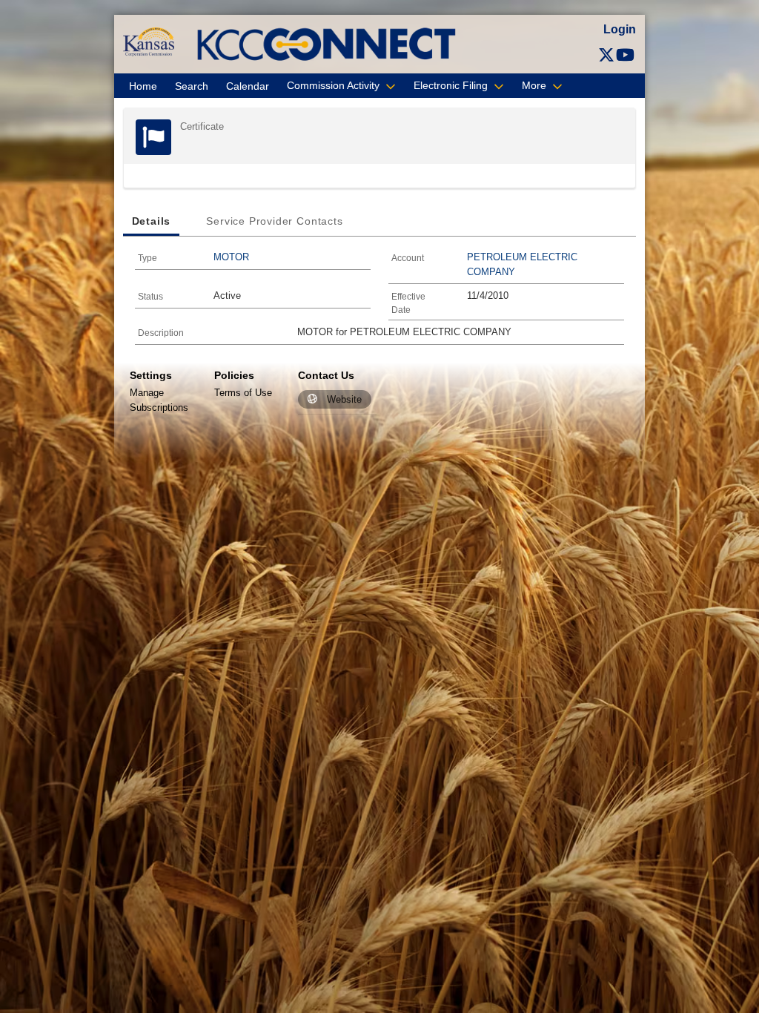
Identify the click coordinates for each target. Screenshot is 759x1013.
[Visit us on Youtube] (625, 55)
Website (344, 399)
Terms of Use (243, 392)
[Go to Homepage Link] (148, 41)
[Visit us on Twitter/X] (606, 55)
